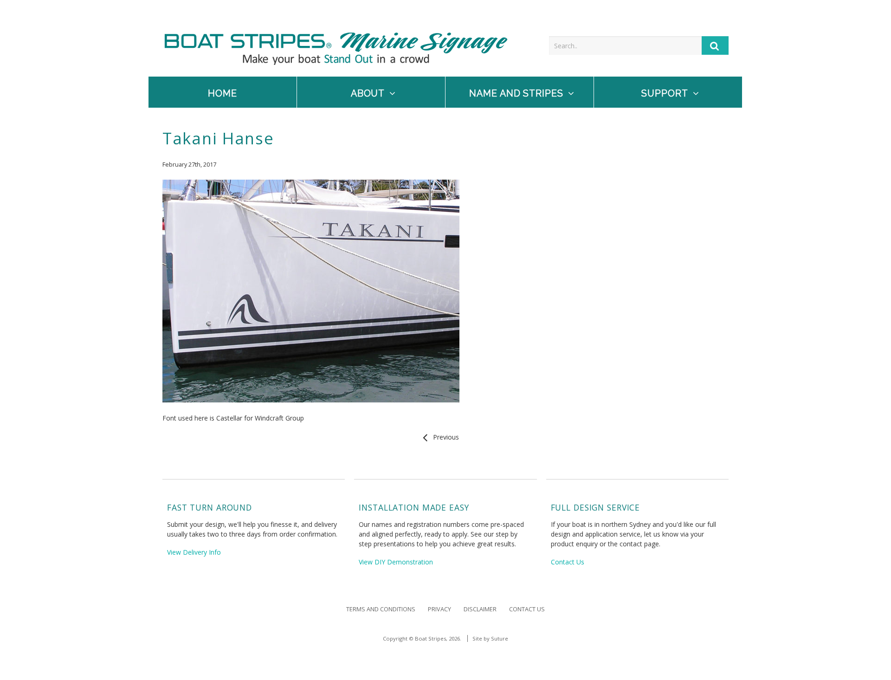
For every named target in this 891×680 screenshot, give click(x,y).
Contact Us (567, 561)
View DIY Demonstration (396, 561)
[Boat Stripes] (336, 62)
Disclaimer (480, 609)
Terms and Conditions (380, 609)
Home (222, 93)
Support (664, 93)
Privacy (439, 609)
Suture (499, 638)
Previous (444, 437)
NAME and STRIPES (516, 93)
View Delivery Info (194, 552)
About (368, 93)
